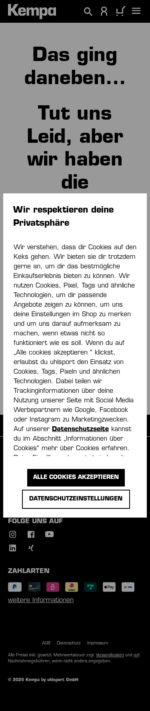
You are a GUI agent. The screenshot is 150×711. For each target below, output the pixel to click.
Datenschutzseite (80, 429)
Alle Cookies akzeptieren (76, 478)
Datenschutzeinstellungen (75, 499)
